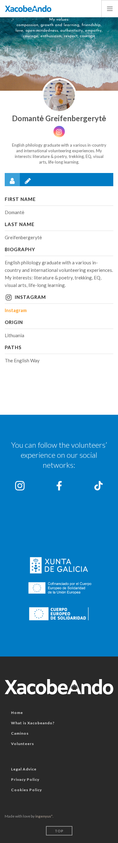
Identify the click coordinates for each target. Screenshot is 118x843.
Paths (13, 347)
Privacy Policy (25, 779)
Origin (14, 322)
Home (17, 712)
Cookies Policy (26, 789)
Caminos (20, 733)
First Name (20, 199)
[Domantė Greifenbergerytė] (59, 95)
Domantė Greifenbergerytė (59, 118)
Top (59, 831)
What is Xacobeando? (33, 723)
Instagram (30, 297)
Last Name (20, 224)
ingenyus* (44, 816)
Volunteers (22, 743)
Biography (20, 249)
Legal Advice (24, 769)
